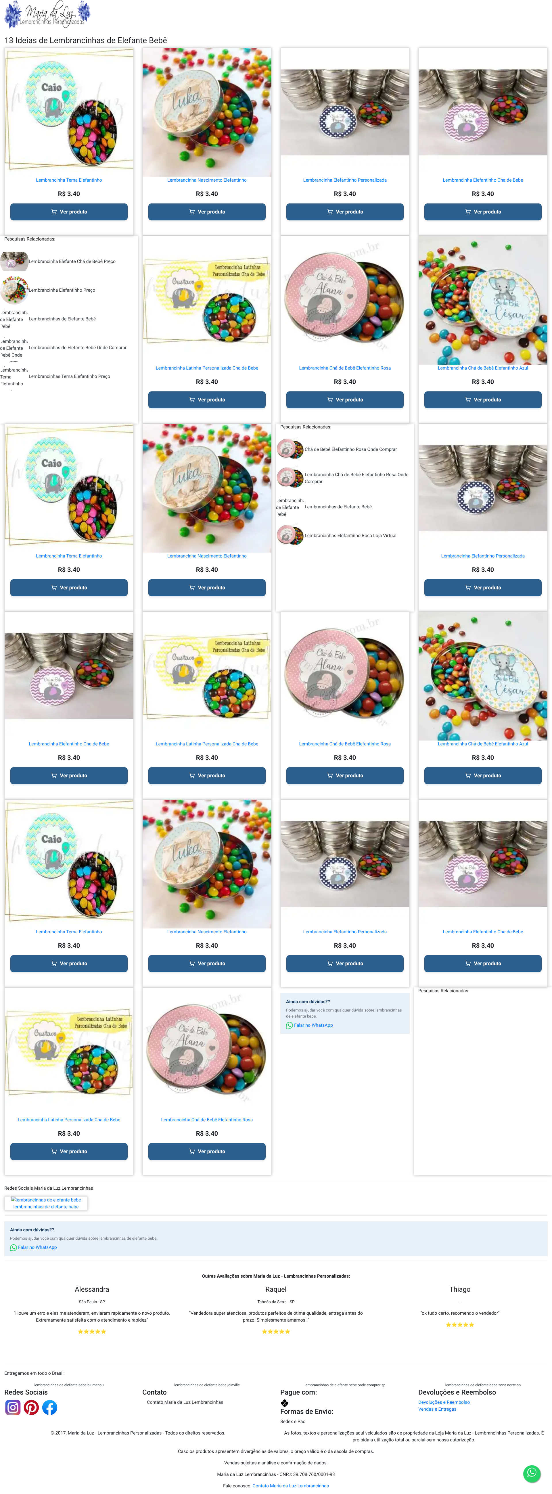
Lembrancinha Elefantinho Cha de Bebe (483, 180)
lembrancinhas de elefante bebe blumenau (68, 1385)
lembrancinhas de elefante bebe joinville (207, 1385)
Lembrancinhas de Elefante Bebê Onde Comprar (77, 347)
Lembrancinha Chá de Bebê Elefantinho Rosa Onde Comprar (356, 478)
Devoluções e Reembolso (444, 1402)
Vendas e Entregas (437, 1409)
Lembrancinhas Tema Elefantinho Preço (69, 376)
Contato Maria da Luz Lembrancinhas (185, 1402)
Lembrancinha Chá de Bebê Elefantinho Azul (483, 368)
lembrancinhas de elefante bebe (46, 1207)
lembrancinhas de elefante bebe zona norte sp (483, 1385)
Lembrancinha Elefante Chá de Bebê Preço (72, 261)
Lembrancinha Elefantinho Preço (62, 290)
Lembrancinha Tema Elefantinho (69, 180)
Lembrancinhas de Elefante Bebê (62, 319)
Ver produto (73, 212)
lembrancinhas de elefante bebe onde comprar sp (345, 1385)
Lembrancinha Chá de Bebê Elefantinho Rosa (345, 368)
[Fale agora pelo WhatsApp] (531, 1474)
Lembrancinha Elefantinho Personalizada (345, 180)
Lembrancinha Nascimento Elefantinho (207, 180)
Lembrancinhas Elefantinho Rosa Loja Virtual (350, 535)
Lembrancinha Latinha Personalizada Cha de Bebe (207, 368)
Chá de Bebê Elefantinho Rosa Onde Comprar (351, 449)
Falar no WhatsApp (313, 1025)
